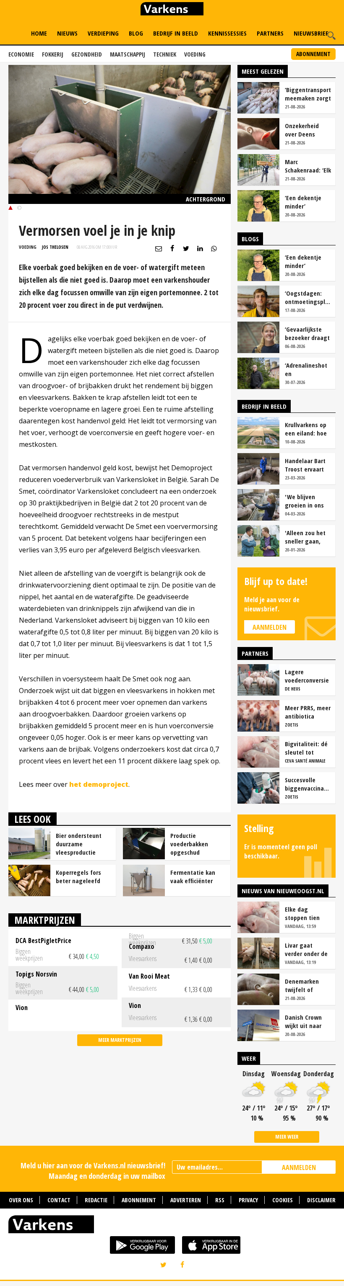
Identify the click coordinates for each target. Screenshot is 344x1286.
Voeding (195, 54)
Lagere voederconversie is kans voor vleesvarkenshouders (308, 675)
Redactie (96, 1200)
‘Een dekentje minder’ (303, 201)
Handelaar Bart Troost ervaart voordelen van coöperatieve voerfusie (305, 464)
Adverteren (185, 1200)
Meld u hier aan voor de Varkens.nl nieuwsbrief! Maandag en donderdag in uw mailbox (93, 1170)
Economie (21, 54)
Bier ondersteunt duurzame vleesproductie (79, 843)
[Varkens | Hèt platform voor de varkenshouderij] (172, 10)
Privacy (248, 1200)
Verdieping (103, 33)
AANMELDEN (299, 1167)
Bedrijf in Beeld (175, 33)
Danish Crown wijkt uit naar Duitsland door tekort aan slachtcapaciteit (306, 1021)
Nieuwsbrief (311, 33)
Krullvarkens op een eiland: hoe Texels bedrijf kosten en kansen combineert (306, 428)
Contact (58, 1200)
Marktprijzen (44, 920)
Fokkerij (52, 54)
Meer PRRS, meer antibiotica (308, 712)
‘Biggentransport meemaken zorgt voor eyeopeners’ (308, 93)
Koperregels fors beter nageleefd (78, 876)
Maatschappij (127, 54)
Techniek (164, 54)
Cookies (282, 1200)
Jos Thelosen (55, 247)
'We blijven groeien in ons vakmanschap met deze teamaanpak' (304, 500)
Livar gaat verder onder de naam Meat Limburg (306, 949)
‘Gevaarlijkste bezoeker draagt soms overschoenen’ (307, 333)
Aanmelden (270, 627)
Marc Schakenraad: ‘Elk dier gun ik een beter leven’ (308, 165)
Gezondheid (86, 54)
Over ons (21, 1200)
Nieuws (67, 33)
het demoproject (98, 784)
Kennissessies (227, 33)
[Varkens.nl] (172, 1226)
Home (39, 33)
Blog (136, 33)
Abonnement (313, 54)
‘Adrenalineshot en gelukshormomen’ (308, 369)
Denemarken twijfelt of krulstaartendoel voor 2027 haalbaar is (307, 985)
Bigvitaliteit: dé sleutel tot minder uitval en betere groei (307, 748)
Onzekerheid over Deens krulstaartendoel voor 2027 (307, 129)
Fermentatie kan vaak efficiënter (192, 876)
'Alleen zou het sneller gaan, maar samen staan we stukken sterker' (307, 536)
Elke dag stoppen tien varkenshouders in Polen (306, 913)
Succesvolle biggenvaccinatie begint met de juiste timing (308, 784)
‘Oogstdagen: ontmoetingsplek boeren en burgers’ (308, 297)
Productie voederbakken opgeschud (189, 843)
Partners (270, 33)
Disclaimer (321, 1200)
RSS (219, 1200)
